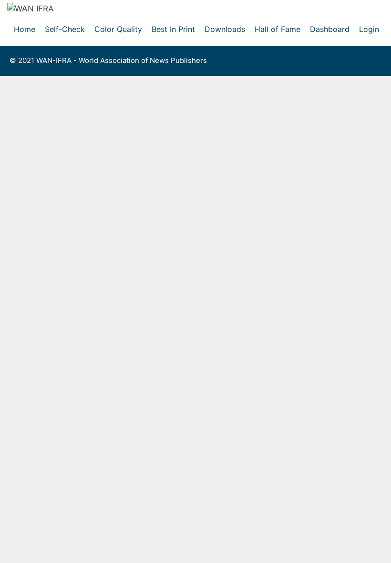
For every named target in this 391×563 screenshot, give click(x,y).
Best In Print (173, 29)
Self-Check (65, 29)
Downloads (225, 29)
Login (369, 29)
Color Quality (118, 29)
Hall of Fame (277, 29)
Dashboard (330, 29)
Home (24, 29)
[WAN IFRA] (30, 8)
